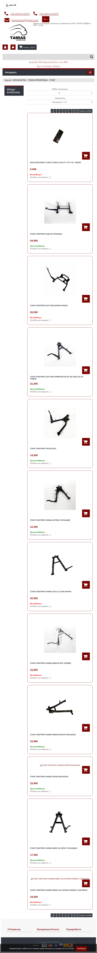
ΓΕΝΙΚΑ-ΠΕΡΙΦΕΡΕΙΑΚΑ (38, 80)
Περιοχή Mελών (73, 929)
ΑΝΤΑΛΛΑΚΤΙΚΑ (19, 80)
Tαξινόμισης (60, 98)
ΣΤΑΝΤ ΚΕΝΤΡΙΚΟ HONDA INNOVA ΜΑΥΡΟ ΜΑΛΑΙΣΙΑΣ (53, 735)
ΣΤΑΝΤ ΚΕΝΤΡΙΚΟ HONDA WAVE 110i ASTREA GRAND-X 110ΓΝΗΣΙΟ (58, 890)
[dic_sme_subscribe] (5, 47)
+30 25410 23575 (20, 14)
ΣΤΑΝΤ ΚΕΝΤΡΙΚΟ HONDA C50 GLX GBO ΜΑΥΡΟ (50, 592)
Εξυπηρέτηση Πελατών (48, 929)
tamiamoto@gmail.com (24, 20)
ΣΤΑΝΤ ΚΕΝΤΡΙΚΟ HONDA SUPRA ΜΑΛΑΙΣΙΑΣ (49, 777)
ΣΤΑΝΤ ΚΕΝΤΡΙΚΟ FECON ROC (43, 449)
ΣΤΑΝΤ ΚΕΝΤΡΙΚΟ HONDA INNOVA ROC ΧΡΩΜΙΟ (50, 663)
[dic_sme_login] (13, 47)
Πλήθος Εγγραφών (60, 89)
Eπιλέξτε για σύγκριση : (39, 177)
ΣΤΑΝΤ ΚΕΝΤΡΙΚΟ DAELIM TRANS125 (46, 234)
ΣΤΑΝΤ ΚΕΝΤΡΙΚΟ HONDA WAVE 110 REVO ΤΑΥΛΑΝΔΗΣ (53, 848)
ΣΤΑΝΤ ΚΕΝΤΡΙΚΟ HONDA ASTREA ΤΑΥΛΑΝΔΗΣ (50, 520)
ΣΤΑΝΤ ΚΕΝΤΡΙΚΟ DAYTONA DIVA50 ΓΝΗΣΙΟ (49, 306)
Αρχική (8, 80)
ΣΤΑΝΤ (52, 80)
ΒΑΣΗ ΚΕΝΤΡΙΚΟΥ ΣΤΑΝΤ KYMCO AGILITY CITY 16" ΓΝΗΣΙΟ (55, 162)
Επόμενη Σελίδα (85, 111)
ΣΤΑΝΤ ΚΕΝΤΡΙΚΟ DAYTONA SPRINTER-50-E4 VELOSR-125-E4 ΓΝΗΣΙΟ (56, 378)
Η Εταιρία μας (14, 929)
